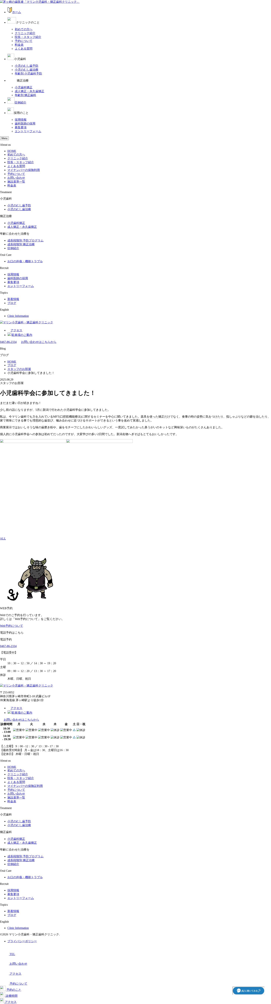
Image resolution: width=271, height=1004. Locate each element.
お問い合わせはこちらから (38, 341)
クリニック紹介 (25, 33)
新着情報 (13, 299)
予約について (23, 40)
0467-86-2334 (8, 341)
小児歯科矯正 (23, 87)
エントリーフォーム (28, 131)
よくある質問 (23, 48)
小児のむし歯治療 (26, 69)
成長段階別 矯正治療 (21, 244)
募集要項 (21, 127)
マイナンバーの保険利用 (23, 170)
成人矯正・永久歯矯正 (29, 91)
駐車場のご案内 (22, 334)
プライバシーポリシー (22, 941)
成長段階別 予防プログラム (25, 240)
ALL (3, 538)
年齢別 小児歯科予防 (28, 73)
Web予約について (11, 625)
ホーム (16, 12)
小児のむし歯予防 (26, 65)
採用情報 (21, 119)
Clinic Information (18, 315)
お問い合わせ (16, 177)
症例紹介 (20, 102)
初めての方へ (23, 29)
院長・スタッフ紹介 (28, 37)
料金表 (19, 44)
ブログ (11, 303)
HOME (11, 151)
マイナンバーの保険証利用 (25, 785)
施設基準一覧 (16, 181)
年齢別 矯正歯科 (25, 95)
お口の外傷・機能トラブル (25, 261)
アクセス (16, 330)
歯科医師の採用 (25, 123)
